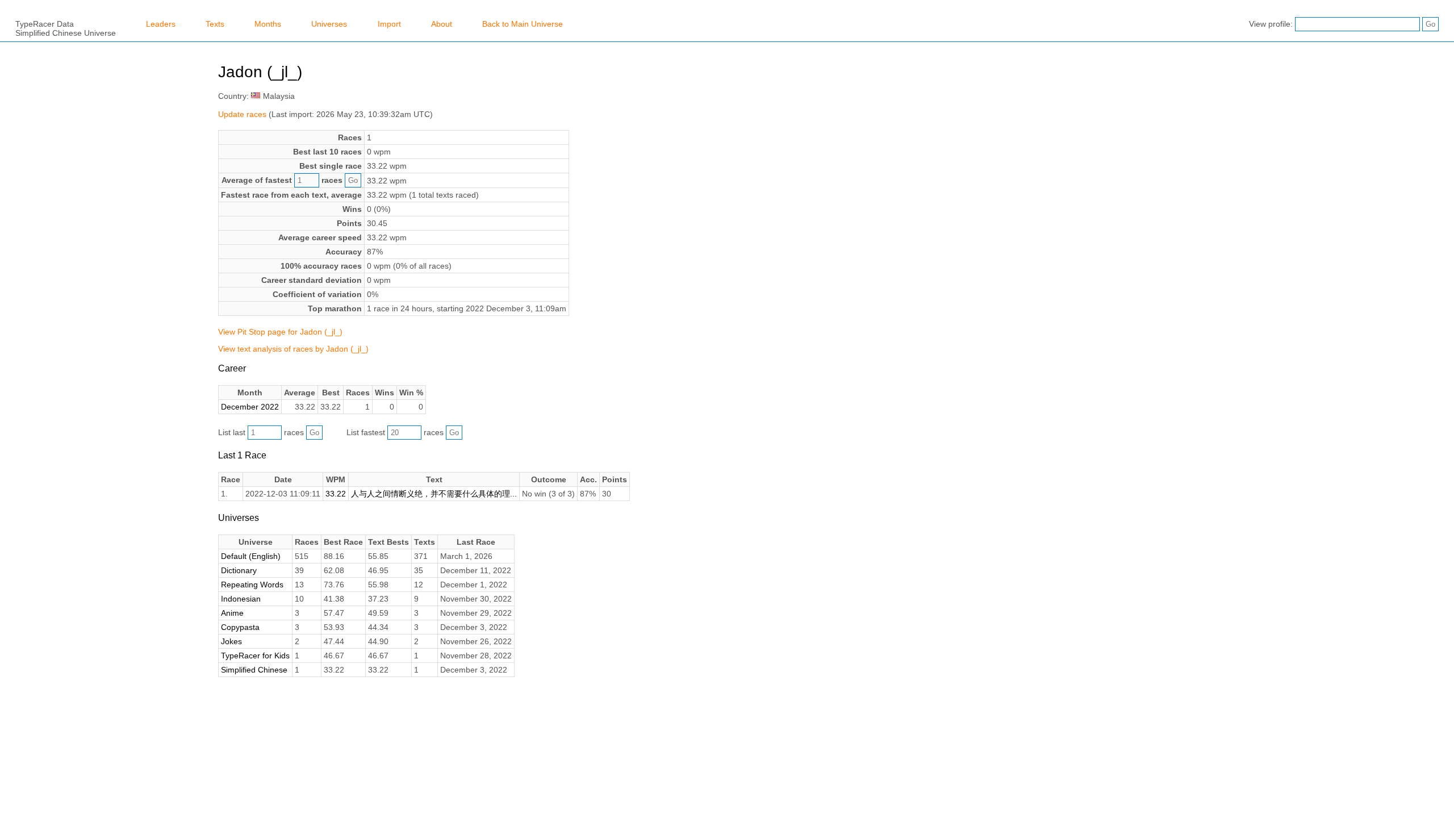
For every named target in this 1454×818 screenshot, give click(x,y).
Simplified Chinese (254, 669)
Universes (329, 23)
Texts (215, 23)
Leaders (161, 23)
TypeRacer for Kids (255, 655)
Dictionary (239, 570)
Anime (232, 612)
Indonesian (241, 598)
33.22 (335, 493)
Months (267, 23)
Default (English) (251, 556)
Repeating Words (252, 584)
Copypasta (240, 627)
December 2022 (250, 406)
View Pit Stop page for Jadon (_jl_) (280, 331)
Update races (242, 114)
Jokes (231, 641)
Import (389, 23)
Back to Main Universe (522, 23)
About (441, 23)
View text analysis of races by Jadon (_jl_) (293, 348)
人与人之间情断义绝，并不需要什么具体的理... (434, 493)
